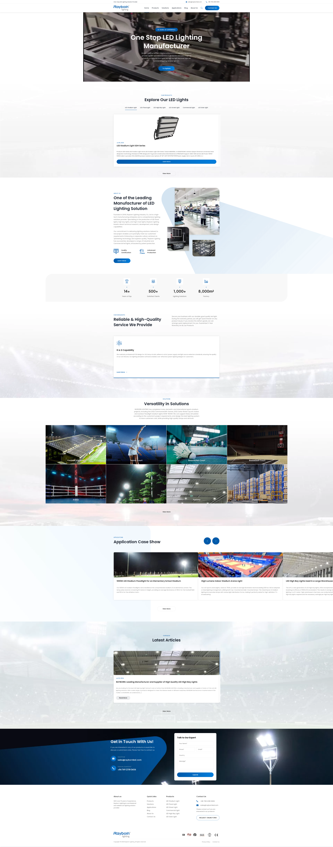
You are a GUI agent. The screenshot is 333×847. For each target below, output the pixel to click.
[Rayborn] (122, 10)
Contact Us (212, 8)
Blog (186, 8)
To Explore (166, 68)
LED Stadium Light (131, 108)
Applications (176, 8)
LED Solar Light (203, 108)
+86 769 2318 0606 (213, 2)
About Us (194, 8)
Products (155, 8)
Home (146, 8)
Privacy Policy (206, 842)
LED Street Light (174, 108)
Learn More (120, 261)
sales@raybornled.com (195, 2)
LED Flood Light (145, 108)
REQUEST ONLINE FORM (208, 818)
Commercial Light (189, 108)
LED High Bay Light (159, 108)
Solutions (165, 8)
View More (166, 173)
